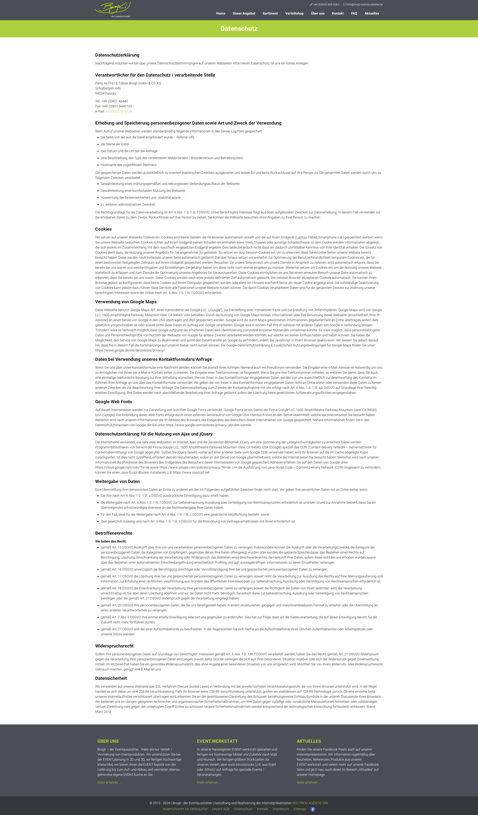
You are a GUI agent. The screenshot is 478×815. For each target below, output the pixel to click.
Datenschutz (243, 809)
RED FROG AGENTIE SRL (310, 803)
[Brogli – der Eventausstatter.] (113, 17)
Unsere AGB (220, 809)
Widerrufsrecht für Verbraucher (185, 809)
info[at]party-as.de (119, 111)
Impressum (281, 809)
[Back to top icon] (458, 805)
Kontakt (262, 809)
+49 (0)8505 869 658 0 (326, 4)
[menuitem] (244, 19)
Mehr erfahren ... (109, 782)
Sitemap (300, 809)
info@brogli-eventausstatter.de (365, 4)
